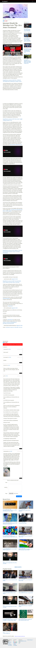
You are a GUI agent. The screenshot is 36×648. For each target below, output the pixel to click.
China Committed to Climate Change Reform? (26, 592)
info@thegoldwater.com (22, 640)
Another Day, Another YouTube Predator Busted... (9, 593)
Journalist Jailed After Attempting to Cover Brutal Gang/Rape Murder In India (25, 549)
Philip (5, 18)
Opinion (8, 509)
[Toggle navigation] (32, 1)
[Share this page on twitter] (3, 20)
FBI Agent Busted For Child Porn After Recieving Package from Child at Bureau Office (10, 536)
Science (7, 522)
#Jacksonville (16, 327)
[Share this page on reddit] (7, 20)
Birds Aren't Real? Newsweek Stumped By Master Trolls (25, 536)
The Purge (7, 631)
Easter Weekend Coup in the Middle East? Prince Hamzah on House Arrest (25, 620)
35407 (9, 365)
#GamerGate (10, 305)
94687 (11, 451)
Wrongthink (15, 645)
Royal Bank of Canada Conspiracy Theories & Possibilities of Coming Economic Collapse (10, 620)
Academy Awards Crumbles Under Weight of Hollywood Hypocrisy (10, 549)
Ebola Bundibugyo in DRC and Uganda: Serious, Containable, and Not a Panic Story (27, 40)
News (28, 22)
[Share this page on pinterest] (6, 20)
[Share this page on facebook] (4, 20)
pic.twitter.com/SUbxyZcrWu (8, 323)
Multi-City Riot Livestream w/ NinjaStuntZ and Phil (25, 606)
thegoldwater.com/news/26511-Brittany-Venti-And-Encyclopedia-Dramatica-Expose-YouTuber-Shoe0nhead (12, 251)
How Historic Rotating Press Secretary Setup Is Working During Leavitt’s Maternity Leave (27, 50)
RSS (19, 643)
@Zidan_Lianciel (6, 322)
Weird (6, 509)
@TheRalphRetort (13, 322)
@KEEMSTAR (10, 319)
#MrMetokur (8, 327)
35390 (10, 357)
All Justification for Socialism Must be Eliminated (25, 510)
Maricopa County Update (23, 523)
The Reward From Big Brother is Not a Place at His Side (10, 563)
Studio (10, 509)
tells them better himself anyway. (16, 144)
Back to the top (29, 639)
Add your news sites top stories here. (20, 636)
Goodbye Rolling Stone (6, 633)
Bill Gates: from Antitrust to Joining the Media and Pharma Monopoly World (10, 523)
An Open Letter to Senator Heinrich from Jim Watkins (10, 580)
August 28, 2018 (15, 278)
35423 (7, 375)
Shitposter (15, 643)
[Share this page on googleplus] (5, 20)
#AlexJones (20, 327)
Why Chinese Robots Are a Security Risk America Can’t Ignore (27, 30)
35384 (10, 349)
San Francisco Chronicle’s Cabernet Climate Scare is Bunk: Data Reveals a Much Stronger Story (27, 61)
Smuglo (14, 644)
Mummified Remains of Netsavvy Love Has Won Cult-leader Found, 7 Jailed (10, 510)
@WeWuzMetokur (6, 298)
